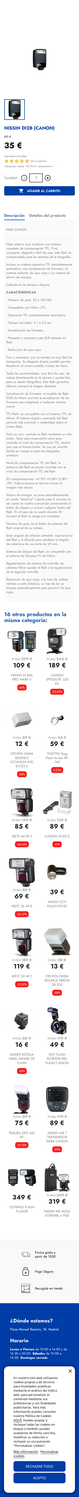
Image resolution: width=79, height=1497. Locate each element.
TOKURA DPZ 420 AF (22, 1135)
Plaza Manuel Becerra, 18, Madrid (34, 1329)
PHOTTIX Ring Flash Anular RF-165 (57, 758)
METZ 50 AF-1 (22, 976)
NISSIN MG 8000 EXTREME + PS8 (57, 1213)
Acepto (39, 1478)
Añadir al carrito (39, 190)
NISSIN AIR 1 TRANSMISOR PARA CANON (57, 1137)
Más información (25, 1452)
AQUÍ (17, 1420)
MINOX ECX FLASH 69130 (57, 904)
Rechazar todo (39, 1466)
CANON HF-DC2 (57, 836)
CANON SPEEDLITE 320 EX (57, 679)
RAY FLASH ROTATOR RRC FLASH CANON (57, 1058)
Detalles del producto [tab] (47, 215)
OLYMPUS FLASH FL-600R (22, 1209)
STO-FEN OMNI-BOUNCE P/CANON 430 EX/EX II (21, 760)
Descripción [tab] (14, 215)
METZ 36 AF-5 (22, 906)
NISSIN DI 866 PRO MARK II (22, 677)
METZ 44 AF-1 (22, 836)
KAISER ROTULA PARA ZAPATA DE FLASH (22, 1058)
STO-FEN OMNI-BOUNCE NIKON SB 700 (57, 980)
